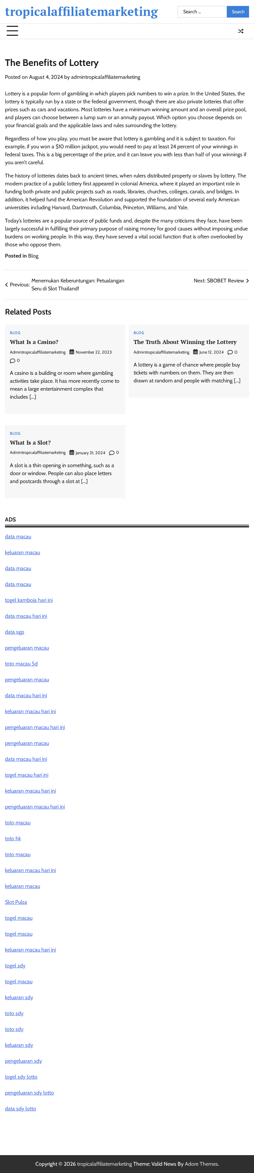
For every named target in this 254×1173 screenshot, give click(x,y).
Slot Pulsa (16, 902)
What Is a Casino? (34, 342)
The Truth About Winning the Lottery (185, 342)
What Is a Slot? (30, 442)
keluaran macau (22, 886)
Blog (33, 256)
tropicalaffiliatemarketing (81, 11)
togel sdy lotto (21, 1077)
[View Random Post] (241, 31)
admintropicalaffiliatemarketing (105, 77)
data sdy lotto (20, 1108)
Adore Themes (201, 1164)
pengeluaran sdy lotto (29, 1093)
